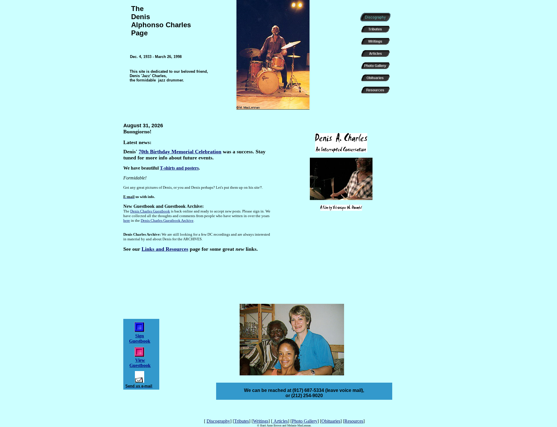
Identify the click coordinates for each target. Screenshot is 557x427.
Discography (218, 421)
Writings (260, 421)
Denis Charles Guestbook (150, 211)
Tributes (241, 421)
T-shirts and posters (179, 168)
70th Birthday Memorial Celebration (180, 152)
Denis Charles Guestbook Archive (167, 220)
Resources (353, 421)
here (126, 220)
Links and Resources (165, 249)
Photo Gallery (304, 421)
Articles (280, 421)
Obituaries (330, 421)
